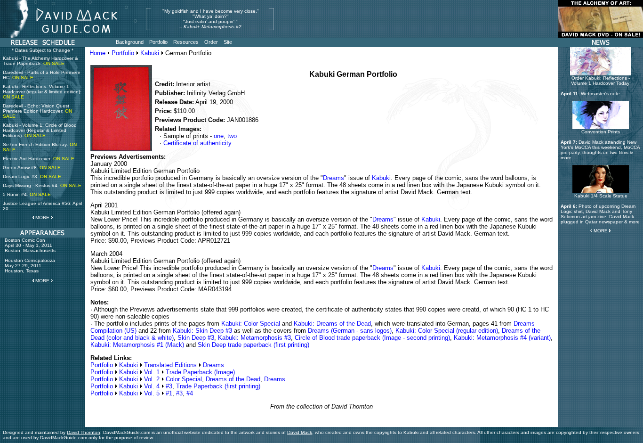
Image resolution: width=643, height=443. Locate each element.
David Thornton (83, 432)
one (219, 135)
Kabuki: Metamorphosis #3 (254, 337)
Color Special (184, 379)
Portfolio (123, 53)
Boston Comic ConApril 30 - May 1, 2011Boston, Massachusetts (30, 245)
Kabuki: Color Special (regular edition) (446, 330)
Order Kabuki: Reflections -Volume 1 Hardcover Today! (601, 80)
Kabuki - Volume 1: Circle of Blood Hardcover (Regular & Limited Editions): (40, 130)
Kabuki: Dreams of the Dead (332, 323)
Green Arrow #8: (32, 167)
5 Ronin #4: (27, 194)
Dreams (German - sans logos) (350, 330)
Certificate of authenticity (197, 143)
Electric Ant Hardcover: (38, 158)
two (232, 135)
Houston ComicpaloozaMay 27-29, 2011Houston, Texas (30, 265)
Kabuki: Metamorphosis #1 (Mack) (137, 344)
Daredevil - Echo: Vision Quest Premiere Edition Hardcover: (37, 111)
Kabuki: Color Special (250, 323)
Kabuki (149, 53)
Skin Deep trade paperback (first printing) (253, 344)
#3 (169, 386)
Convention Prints (600, 131)
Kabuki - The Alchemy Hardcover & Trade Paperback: (40, 61)
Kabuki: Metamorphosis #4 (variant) (502, 337)
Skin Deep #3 (195, 337)
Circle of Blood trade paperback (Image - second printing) (372, 337)
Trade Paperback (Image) (200, 372)
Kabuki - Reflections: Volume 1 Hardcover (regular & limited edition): (42, 91)
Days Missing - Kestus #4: (42, 185)
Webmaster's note (600, 93)
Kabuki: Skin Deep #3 (202, 330)
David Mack (299, 432)
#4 (189, 393)
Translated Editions (170, 365)
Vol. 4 (152, 386)
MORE (42, 217)
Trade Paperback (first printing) (218, 386)
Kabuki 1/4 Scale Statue (600, 195)
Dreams (333, 177)
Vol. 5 (152, 393)
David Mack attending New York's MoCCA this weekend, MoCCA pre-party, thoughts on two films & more (600, 149)
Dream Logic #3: (32, 176)
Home (97, 53)
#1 (169, 393)
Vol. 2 (152, 379)
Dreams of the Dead (233, 379)
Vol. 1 (152, 372)
